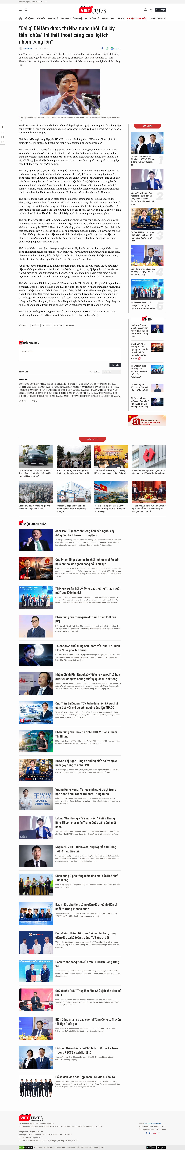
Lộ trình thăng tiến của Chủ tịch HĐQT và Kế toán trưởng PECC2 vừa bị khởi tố (142, 160)
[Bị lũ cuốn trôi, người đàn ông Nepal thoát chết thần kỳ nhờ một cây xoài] (74, 456)
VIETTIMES (92, 10)
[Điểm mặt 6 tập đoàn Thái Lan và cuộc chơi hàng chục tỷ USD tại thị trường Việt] (111, 492)
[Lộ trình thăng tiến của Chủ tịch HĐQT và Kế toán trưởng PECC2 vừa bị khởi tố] (147, 143)
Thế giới (120, 19)
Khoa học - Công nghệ (71, 19)
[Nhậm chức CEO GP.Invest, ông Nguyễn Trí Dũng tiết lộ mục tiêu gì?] (36, 856)
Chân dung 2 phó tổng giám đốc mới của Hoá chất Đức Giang (87, 878)
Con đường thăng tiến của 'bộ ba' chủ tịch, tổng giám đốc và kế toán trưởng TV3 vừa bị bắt (85, 935)
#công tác (46, 325)
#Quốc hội (35, 325)
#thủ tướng (58, 325)
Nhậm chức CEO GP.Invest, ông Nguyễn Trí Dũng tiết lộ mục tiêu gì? (85, 849)
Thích (24, 401)
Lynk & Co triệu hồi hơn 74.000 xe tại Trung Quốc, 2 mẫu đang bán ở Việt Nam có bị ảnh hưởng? (35, 473)
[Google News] (115, 48)
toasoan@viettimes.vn (152, 1124)
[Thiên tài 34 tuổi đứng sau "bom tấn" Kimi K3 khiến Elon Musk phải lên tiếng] (157, 402)
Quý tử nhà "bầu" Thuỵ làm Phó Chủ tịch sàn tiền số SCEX (88, 993)
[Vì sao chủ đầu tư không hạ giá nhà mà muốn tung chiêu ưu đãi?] (36, 492)
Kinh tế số (53, 19)
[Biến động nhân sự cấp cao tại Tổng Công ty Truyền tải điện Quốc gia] (147, 255)
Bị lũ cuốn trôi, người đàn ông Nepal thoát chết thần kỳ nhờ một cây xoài (73, 471)
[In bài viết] (106, 48)
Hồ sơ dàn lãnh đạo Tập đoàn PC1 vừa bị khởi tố (85, 1077)
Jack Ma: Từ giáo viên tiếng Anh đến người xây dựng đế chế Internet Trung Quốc (139, 331)
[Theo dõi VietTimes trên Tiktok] (159, 1133)
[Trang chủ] (20, 18)
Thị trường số (92, 19)
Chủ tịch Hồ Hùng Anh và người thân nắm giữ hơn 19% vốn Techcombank (148, 471)
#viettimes (70, 325)
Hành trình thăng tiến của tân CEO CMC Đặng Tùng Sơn (87, 964)
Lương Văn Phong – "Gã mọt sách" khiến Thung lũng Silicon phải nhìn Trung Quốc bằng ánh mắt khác (143, 198)
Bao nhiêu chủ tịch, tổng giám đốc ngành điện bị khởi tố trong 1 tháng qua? (86, 906)
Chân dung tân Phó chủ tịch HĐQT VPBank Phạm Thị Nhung (86, 734)
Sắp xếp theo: (94, 372)
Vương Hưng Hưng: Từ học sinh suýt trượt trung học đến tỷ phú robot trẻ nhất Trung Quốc (85, 791)
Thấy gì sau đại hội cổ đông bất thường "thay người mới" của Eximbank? (143, 306)
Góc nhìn (40, 19)
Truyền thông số (157, 19)
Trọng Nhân (27, 48)
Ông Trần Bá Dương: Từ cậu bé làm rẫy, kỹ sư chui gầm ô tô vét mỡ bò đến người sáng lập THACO (86, 705)
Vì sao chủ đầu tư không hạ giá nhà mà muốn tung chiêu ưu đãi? (34, 507)
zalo (150, 1133)
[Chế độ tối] (151, 9)
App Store (151, 1147)
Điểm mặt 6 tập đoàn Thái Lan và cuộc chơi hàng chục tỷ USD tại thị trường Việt (109, 509)
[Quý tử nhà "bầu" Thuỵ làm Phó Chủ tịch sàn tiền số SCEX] (36, 999)
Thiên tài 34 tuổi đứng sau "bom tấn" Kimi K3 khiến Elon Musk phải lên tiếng (140, 402)
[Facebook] (102, 48)
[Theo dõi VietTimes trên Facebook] (146, 1133)
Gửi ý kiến (115, 365)
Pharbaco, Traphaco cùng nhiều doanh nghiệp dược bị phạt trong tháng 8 (71, 509)
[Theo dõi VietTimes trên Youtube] (154, 1133)
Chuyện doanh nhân (136, 19)
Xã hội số (29, 19)
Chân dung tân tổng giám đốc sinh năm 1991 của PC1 (140, 387)
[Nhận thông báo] (145, 9)
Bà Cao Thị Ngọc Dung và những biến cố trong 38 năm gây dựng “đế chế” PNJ (142, 236)
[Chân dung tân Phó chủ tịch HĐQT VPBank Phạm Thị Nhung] (36, 741)
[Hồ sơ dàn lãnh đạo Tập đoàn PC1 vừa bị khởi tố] (36, 1086)
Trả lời (34, 401)
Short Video (108, 19)
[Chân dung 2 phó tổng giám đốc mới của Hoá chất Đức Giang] (36, 885)
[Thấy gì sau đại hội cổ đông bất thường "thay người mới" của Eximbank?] (147, 289)
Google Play (161, 1147)
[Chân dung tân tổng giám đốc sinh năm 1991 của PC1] (157, 388)
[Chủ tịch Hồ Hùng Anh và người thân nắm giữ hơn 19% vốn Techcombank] (149, 456)
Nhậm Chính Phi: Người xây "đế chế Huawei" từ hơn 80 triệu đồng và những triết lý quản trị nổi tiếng (87, 677)
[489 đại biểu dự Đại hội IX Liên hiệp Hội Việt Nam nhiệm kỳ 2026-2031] (111, 456)
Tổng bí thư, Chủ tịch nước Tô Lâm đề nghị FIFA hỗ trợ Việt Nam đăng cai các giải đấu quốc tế (149, 509)
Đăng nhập (160, 10)
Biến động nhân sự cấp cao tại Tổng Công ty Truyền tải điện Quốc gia (143, 272)
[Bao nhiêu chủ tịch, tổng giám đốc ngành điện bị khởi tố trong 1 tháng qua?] (36, 913)
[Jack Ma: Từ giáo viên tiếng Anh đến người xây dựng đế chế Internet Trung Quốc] (157, 329)
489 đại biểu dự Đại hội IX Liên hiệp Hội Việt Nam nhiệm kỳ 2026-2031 (110, 471)
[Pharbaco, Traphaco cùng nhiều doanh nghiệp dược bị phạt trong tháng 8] (74, 492)
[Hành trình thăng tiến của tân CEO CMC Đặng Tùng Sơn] (36, 971)
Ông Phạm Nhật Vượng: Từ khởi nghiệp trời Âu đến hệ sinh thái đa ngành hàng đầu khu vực (139, 351)
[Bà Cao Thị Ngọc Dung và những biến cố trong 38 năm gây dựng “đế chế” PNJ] (147, 219)
